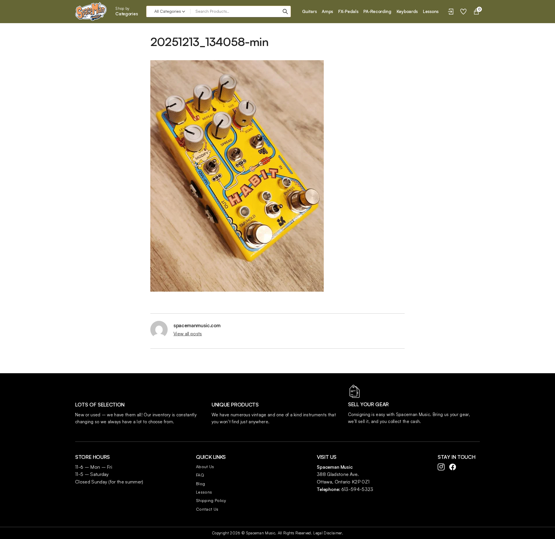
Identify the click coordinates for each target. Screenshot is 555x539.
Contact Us (207, 509)
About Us (205, 466)
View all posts (187, 333)
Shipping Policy (211, 500)
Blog (200, 483)
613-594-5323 (357, 489)
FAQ (200, 474)
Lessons (204, 492)
